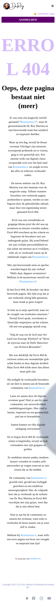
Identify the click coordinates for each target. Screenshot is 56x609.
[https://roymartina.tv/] (16, 6)
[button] (52, 6)
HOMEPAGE (35, 559)
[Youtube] (49, 598)
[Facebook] (34, 598)
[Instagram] (41, 598)
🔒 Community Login (44, 13)
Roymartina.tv (28, 121)
